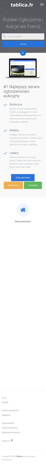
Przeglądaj (32, 185)
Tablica (19, 456)
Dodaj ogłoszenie (23, 177)
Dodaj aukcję (13, 185)
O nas (4, 398)
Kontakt (5, 402)
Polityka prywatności (10, 410)
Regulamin (6, 415)
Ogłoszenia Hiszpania (10, 432)
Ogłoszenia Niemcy (10, 428)
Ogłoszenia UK (8, 423)
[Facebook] (12, 441)
